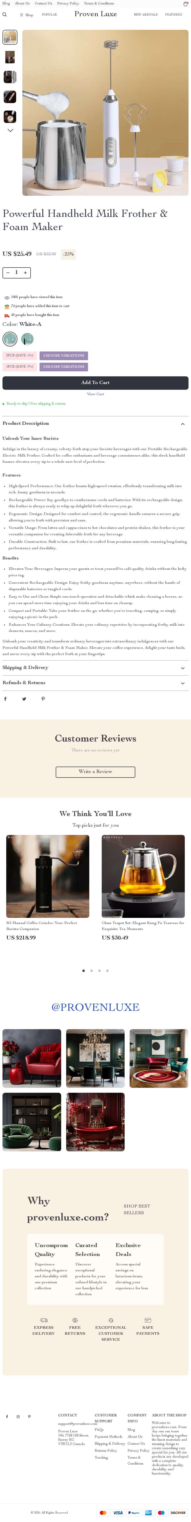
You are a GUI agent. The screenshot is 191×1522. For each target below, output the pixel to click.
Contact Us (43, 3)
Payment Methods (108, 1437)
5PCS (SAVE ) (19, 367)
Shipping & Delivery (110, 1444)
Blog (6, 3)
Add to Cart (95, 383)
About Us (22, 3)
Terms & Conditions (99, 3)
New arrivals (146, 14)
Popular (49, 14)
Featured (173, 14)
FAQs (99, 1430)
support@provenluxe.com (77, 1424)
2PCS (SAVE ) (19, 355)
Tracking (101, 1458)
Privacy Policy (68, 3)
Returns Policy (106, 1451)
